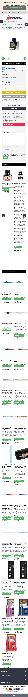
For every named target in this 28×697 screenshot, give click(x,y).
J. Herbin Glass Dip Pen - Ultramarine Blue (8, 293)
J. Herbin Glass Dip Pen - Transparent (20, 324)
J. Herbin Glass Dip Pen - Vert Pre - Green (20, 391)
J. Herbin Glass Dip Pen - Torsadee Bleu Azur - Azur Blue (20, 544)
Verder (5, 157)
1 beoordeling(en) (13, 99)
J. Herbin (7, 74)
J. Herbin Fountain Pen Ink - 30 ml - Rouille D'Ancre (8, 184)
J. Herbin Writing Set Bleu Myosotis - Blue (19, 619)
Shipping (14, 108)
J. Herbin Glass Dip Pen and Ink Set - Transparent (7, 582)
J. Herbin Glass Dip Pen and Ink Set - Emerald (20, 581)
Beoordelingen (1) (14, 105)
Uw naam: (6, 128)
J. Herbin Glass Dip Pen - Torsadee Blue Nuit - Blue (20, 507)
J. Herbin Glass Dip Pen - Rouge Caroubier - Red (20, 427)
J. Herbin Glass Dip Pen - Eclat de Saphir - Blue (8, 391)
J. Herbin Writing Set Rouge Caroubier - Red (7, 654)
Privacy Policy (6, 155)
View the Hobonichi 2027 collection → (14, 7)
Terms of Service (16, 155)
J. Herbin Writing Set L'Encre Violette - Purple (8, 619)
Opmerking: (6, 132)
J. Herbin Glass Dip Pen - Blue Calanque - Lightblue (8, 428)
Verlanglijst (8, 96)
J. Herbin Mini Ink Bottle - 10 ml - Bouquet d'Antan (20, 184)
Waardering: (6, 149)
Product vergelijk (19, 96)
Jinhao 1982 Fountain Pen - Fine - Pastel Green (7, 466)
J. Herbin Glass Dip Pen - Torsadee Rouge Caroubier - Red (8, 507)
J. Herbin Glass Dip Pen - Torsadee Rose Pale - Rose (8, 544)
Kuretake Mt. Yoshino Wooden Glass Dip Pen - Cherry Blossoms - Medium (20, 467)
